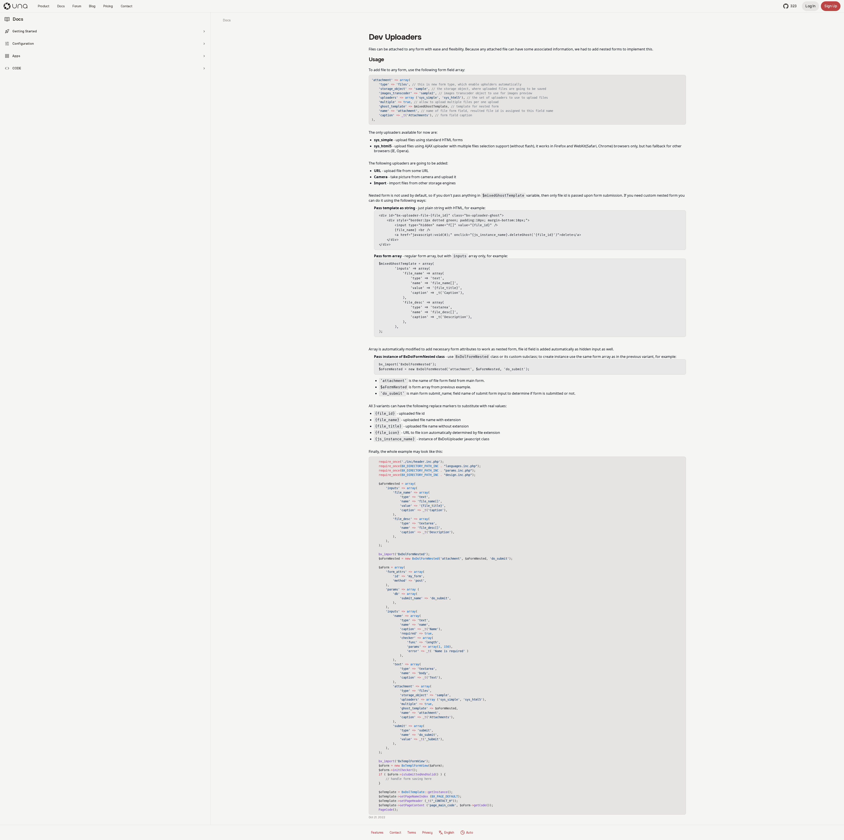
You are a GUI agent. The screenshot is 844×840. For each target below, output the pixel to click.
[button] (790, 6)
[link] (227, 20)
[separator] (211, 418)
